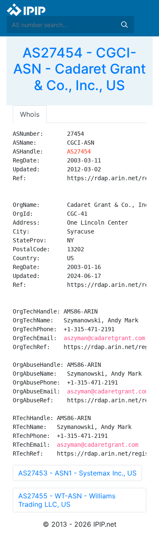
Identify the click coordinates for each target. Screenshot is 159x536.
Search (124, 24)
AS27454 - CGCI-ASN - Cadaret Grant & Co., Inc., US (79, 68)
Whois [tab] (29, 114)
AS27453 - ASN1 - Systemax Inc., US (77, 473)
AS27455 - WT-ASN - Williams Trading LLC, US (66, 500)
